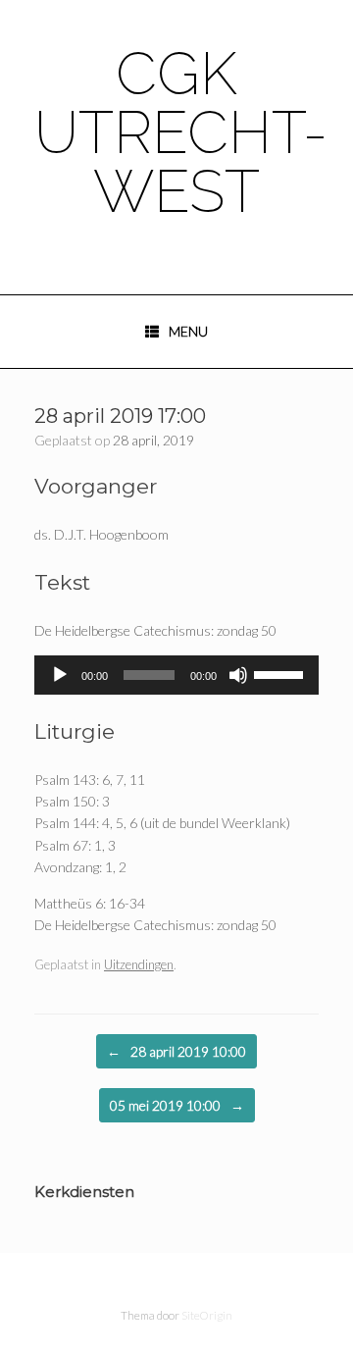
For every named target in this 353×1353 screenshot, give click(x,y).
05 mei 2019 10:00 (177, 1105)
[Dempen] (238, 675)
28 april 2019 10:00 (176, 1051)
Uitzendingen (139, 964)
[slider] (281, 673)
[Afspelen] (60, 675)
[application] (176, 675)
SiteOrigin (206, 1315)
